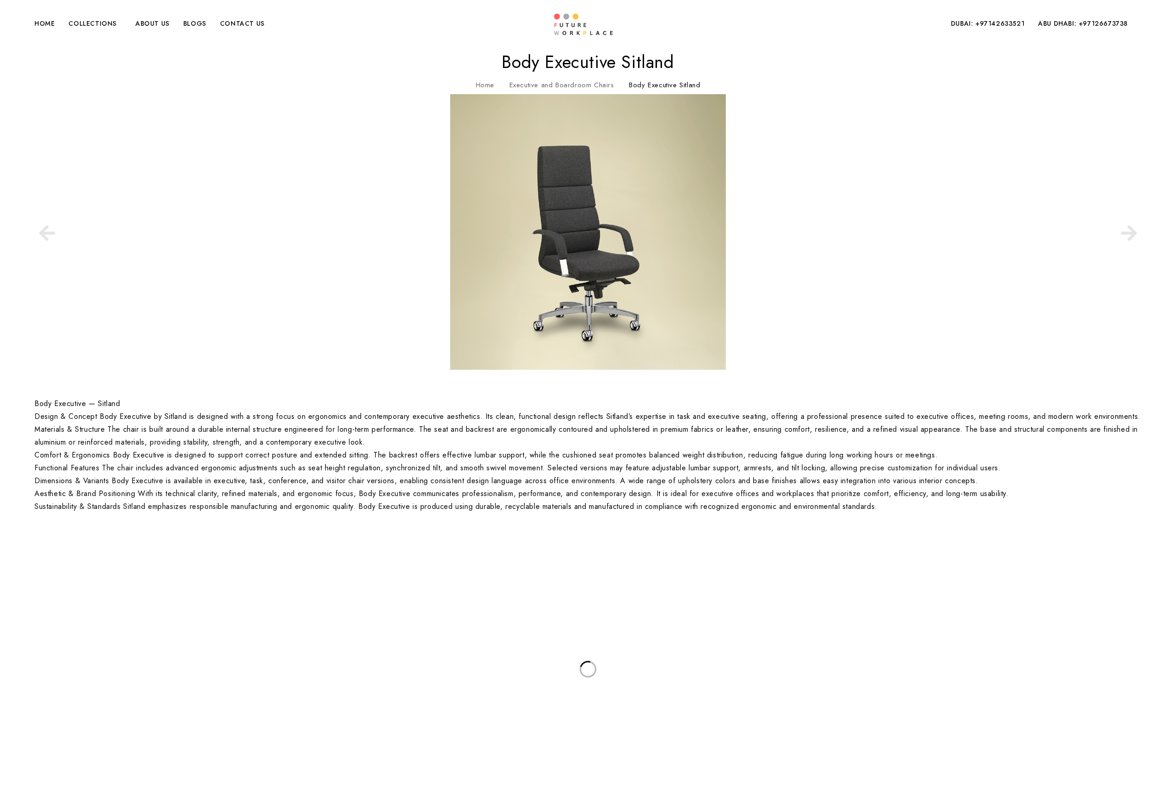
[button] (47, 232)
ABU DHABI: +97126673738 (1083, 23)
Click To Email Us (28, 617)
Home (485, 85)
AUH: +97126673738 (34, 610)
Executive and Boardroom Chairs (561, 85)
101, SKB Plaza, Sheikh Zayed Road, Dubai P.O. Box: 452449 (100, 567)
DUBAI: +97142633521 (987, 23)
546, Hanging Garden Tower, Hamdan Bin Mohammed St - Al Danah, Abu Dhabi (129, 586)
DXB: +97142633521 (34, 603)
